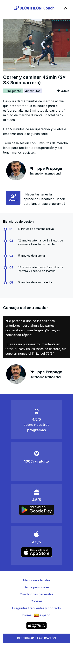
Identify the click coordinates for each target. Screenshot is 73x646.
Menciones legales (36, 580)
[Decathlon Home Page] (35, 8)
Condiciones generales (36, 594)
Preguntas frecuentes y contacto (36, 608)
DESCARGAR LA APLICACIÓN (36, 638)
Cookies (36, 601)
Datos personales (36, 587)
